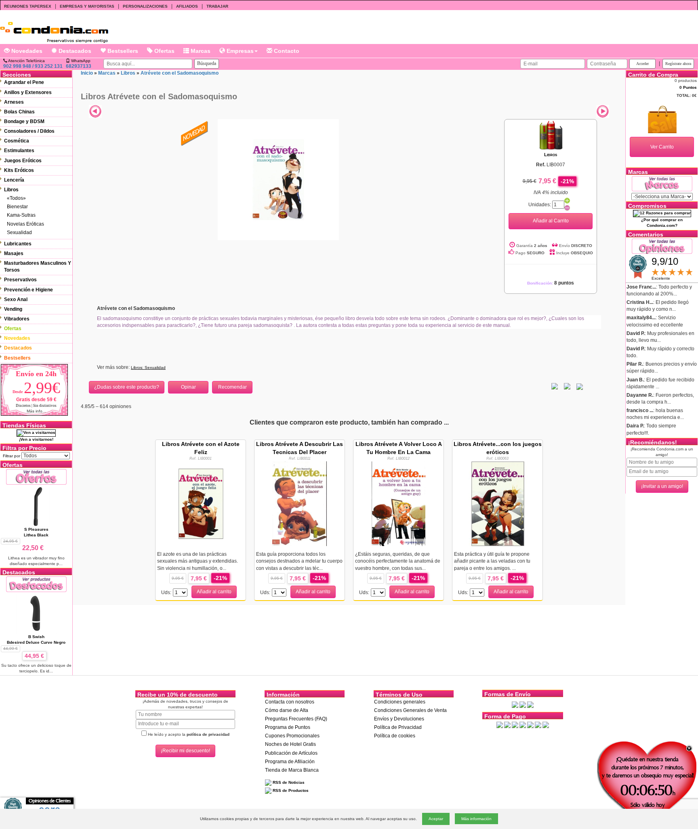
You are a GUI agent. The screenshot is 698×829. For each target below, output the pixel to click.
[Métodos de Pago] (522, 724)
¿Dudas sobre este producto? (126, 387)
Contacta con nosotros (289, 702)
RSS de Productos (290, 790)
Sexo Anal (15, 299)
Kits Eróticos (19, 170)
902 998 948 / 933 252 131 (33, 66)
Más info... (36, 411)
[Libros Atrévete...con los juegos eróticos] (497, 503)
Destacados (74, 51)
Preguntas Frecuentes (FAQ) (296, 719)
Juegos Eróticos (23, 160)
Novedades (26, 51)
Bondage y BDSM (24, 121)
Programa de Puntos (287, 727)
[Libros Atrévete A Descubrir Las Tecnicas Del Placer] (299, 503)
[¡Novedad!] (195, 133)
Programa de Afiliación (290, 761)
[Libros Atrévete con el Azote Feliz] (200, 503)
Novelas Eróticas (25, 224)
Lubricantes (18, 244)
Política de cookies (394, 736)
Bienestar (17, 206)
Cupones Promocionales (292, 736)
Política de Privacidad (398, 727)
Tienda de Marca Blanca (292, 770)
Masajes (13, 253)
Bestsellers (122, 51)
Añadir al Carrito (551, 221)
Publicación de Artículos (291, 753)
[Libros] (551, 134)
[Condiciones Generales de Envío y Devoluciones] (515, 704)
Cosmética (16, 141)
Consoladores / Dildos (29, 131)
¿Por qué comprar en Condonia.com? (662, 223)
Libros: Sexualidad (148, 367)
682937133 (78, 66)
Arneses (14, 102)
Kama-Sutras (21, 215)
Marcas (199, 51)
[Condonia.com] (54, 29)
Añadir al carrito (214, 592)
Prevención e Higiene (28, 290)
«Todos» (16, 198)
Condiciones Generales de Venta (410, 710)
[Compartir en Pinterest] (579, 386)
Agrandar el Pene (24, 82)
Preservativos (20, 280)
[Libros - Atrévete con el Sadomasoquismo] (278, 179)
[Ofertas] (36, 476)
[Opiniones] (662, 245)
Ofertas (163, 51)
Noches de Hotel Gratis (290, 744)
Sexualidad (19, 232)
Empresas (239, 51)
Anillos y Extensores (28, 92)
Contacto (285, 51)
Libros (11, 190)
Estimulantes (19, 150)
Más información (476, 818)
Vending (13, 309)
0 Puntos (688, 87)
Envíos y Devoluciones (399, 719)
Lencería (14, 180)
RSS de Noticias (288, 782)
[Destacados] (36, 584)
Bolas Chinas (19, 112)
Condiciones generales (399, 702)
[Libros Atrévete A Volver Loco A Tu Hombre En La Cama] (398, 503)
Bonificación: (550, 283)
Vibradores (16, 319)
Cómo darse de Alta (286, 710)
